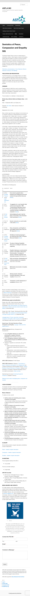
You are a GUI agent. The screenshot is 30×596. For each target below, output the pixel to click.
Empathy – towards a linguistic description (10, 455)
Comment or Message (8, 550)
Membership (17, 25)
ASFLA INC (6, 8)
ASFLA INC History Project (19, 28)
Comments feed (5, 585)
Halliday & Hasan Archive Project (9, 31)
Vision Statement (18, 69)
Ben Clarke (9, 105)
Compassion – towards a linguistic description (11, 452)
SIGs (16, 33)
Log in (3, 582)
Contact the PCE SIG (8, 536)
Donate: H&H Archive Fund (8, 33)
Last (16, 541)
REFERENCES (6, 174)
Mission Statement (7, 292)
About (4, 25)
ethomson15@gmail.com (8, 493)
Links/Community (6, 36)
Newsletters (21, 33)
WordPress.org (5, 586)
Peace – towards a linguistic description (10, 449)
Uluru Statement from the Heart (18, 576)
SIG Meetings (14, 70)
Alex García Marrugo (6, 215)
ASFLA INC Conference (7, 28)
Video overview (17, 371)
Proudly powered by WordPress (15, 593)
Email (4, 544)
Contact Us (21, 36)
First (3, 541)
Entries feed (4, 583)
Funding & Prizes (10, 25)
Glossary (9, 70)
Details (11, 197)
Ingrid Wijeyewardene (6, 200)
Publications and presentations (8, 69)
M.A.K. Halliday (14, 36)
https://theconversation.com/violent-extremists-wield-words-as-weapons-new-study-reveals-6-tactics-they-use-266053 (14, 307)
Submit (4, 564)
